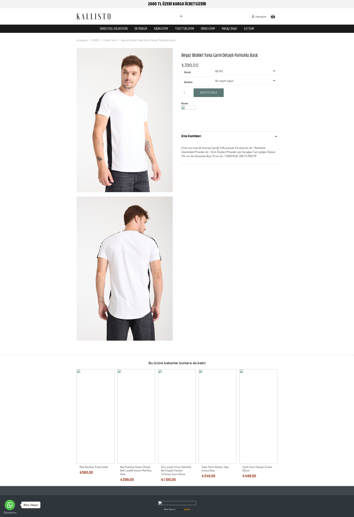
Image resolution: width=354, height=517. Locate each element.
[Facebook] (163, 490)
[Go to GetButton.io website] (9, 512)
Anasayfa (82, 40)
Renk (187, 72)
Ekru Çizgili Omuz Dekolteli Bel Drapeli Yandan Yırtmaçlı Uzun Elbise (176, 470)
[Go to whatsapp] (10, 505)
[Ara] (181, 16)
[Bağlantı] (93, 16)
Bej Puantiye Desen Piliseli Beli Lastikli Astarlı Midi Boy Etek (136, 470)
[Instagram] (172, 490)
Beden (188, 82)
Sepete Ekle (208, 92)
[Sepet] (272, 16)
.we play (183, 509)
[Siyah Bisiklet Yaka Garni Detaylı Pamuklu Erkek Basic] (188, 116)
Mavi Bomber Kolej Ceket (93, 467)
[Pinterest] (181, 490)
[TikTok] (190, 490)
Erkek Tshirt (110, 40)
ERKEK (95, 40)
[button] (167, 53)
